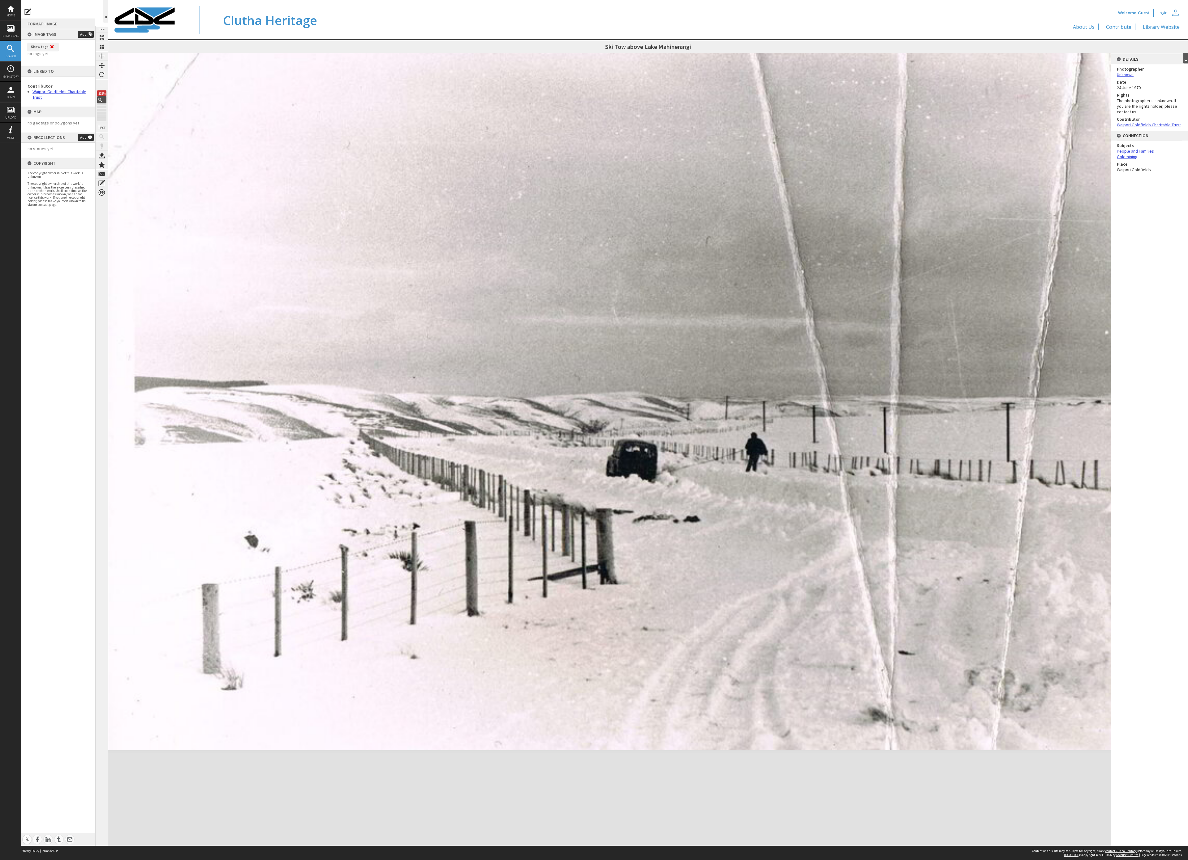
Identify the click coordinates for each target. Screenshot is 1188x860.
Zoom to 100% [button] (102, 84)
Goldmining (1127, 156)
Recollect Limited (1127, 855)
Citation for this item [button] (102, 192)
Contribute (1118, 27)
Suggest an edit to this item (27, 11)
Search (11, 56)
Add (83, 34)
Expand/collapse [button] (1185, 58)
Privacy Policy (30, 851)
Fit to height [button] (102, 65)
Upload (10, 117)
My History (10, 77)
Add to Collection (102, 164)
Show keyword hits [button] (102, 136)
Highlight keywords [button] (102, 146)
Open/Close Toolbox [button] (105, 11)
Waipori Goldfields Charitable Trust (1149, 125)
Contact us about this (102, 174)
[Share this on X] (27, 836)
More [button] (11, 138)
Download (102, 155)
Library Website (1161, 27)
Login (11, 97)
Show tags (40, 46)
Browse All (10, 36)
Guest (1143, 12)
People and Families (1135, 151)
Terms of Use (49, 851)
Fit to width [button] (102, 56)
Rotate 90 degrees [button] (102, 74)
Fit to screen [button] (102, 46)
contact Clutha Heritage (1121, 851)
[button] (101, 99)
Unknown (1125, 74)
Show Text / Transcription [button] (102, 127)
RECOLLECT (1071, 855)
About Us (1084, 27)
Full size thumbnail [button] (102, 37)
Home (11, 15)
